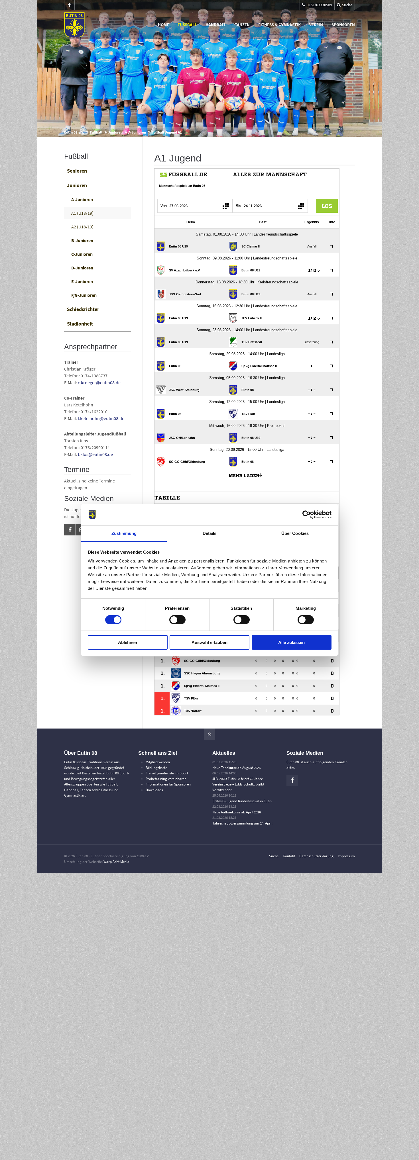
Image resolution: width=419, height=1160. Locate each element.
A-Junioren (137, 132)
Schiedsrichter (83, 309)
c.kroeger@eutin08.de (99, 382)
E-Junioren (82, 281)
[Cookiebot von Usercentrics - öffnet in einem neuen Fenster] (306, 514)
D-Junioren (82, 268)
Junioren (115, 132)
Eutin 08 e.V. (74, 132)
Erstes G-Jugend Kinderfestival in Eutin (242, 801)
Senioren (77, 170)
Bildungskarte (156, 767)
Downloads (154, 789)
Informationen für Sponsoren (168, 784)
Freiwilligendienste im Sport (167, 773)
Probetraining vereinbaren (166, 778)
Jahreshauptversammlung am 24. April (242, 823)
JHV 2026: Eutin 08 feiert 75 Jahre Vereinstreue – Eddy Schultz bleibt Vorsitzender (238, 784)
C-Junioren (82, 254)
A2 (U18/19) (82, 227)
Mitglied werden (158, 762)
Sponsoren (343, 24)
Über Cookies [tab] (295, 533)
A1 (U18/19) (82, 213)
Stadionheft (80, 323)
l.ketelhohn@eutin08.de (101, 418)
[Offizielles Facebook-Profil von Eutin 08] (69, 5)
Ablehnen (127, 642)
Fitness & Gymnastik (279, 24)
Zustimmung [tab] (124, 533)
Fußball (187, 24)
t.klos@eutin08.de (95, 454)
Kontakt (289, 856)
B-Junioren (82, 240)
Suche (273, 856)
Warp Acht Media (116, 861)
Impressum (346, 856)
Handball (216, 24)
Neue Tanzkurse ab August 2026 (236, 767)
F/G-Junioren (84, 295)
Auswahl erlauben (209, 642)
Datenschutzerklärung (316, 856)
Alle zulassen (291, 642)
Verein (316, 24)
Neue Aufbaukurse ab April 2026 (236, 812)
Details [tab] (210, 533)
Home (163, 24)
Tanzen (242, 24)
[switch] (177, 619)
